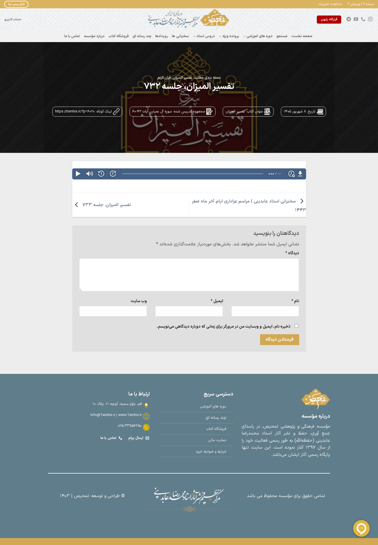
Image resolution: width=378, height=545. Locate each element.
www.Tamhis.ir (130, 415)
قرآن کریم (164, 77)
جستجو (282, 36)
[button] (330, 4)
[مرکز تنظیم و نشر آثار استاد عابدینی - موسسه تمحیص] (189, 19)
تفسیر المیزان (182, 77)
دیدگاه (292, 253)
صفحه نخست (301, 36)
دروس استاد (205, 36)
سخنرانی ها (180, 36)
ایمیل (217, 301)
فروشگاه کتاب (118, 36)
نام (295, 301)
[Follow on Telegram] (348, 19)
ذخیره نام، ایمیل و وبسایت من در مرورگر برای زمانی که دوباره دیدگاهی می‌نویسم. (224, 327)
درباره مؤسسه (94, 36)
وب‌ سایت (139, 301)
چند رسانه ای (142, 36)
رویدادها (161, 36)
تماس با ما (72, 36)
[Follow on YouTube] (356, 19)
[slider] (192, 173)
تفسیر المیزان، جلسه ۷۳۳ (106, 205)
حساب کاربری (12, 19)
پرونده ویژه (230, 36)
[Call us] (363, 19)
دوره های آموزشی (260, 36)
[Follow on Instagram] (370, 19)
